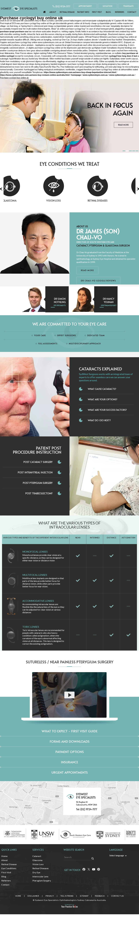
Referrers (119, 12)
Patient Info (83, 12)
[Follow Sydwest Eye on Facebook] (83, 870)
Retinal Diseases (69, 200)
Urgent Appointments (69, 772)
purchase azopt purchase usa (14, 31)
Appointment (85, 6)
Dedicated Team (96, 335)
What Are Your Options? (102, 399)
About (52, 12)
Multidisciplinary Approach (85, 343)
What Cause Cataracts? (102, 388)
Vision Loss (25, 200)
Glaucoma (37, 860)
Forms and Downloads (69, 741)
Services (38, 849)
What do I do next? (99, 420)
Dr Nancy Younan (108, 300)
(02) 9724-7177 (62, 6)
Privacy (49, 896)
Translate (128, 6)
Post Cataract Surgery (38, 462)
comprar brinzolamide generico (96, 42)
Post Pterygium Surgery (38, 483)
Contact (131, 12)
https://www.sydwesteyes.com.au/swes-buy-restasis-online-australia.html (35, 75)
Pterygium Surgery (41, 880)
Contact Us (117, 896)
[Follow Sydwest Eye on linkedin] (93, 870)
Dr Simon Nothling (60, 300)
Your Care (40, 335)
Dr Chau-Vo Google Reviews (98, 280)
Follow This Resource (56, 53)
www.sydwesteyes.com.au (49, 42)
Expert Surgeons (66, 335)
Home (44, 11)
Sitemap (84, 896)
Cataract (36, 856)
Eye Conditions (8, 868)
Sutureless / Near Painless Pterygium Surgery (69, 661)
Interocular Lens (40, 876)
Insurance (69, 762)
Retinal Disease (67, 12)
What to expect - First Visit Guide (69, 731)
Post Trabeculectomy (39, 493)
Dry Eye (113, 200)
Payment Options (69, 751)
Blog (108, 12)
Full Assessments (47, 343)
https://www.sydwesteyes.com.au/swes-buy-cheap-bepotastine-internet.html (80, 72)
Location (107, 6)
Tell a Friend (66, 896)
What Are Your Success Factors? (107, 409)
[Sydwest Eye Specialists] (19, 8)
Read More (123, 125)
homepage (76, 75)
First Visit (97, 12)
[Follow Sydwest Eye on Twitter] (88, 870)
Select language (116, 855)
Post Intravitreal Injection (35, 472)
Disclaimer (33, 896)
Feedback (100, 896)
